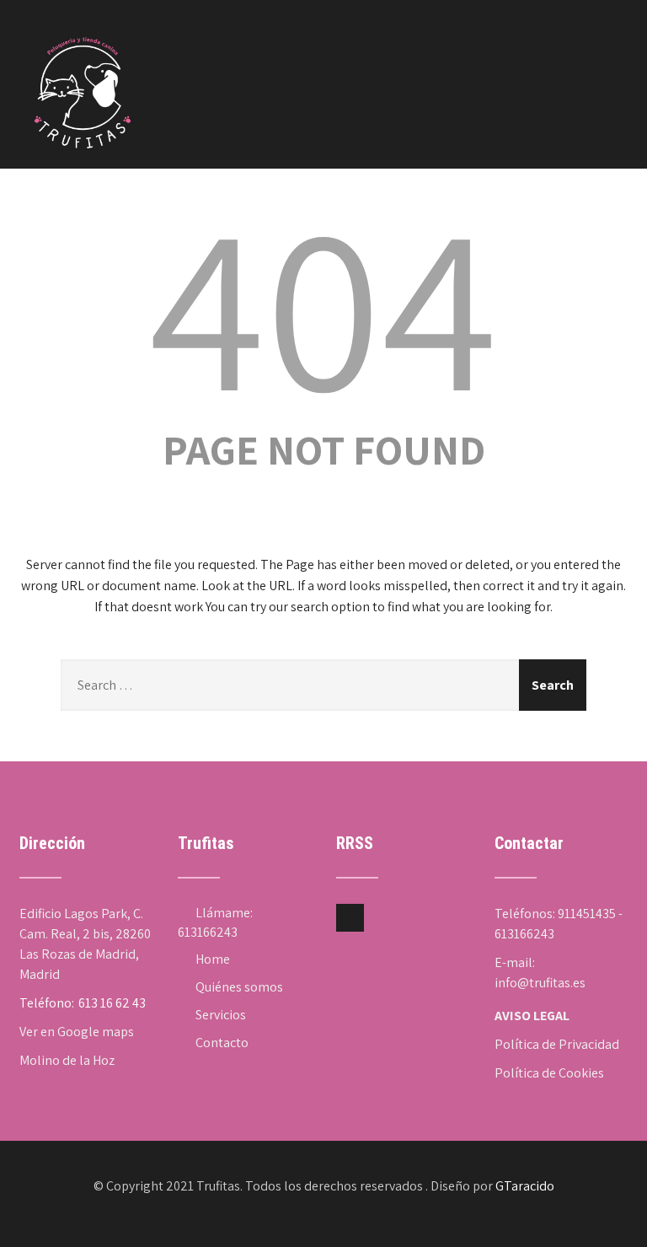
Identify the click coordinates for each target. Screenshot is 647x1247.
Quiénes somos (239, 987)
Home (212, 959)
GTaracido (524, 1186)
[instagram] (350, 918)
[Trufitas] (82, 21)
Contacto (222, 1042)
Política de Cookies (549, 1073)
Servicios (220, 1015)
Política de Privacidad (557, 1044)
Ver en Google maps (76, 1031)
